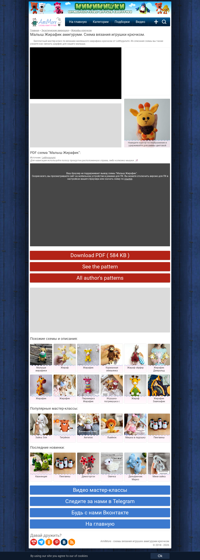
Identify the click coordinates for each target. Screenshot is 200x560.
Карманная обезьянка (112, 369)
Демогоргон (88, 476)
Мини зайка (159, 476)
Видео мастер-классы (100, 490)
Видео (140, 22)
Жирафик (88, 367)
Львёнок (112, 437)
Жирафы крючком (81, 30)
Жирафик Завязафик (159, 400)
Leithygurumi (48, 157)
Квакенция (41, 476)
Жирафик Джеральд (159, 369)
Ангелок (88, 437)
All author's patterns (100, 278)
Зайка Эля (41, 437)
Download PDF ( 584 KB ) (100, 255)
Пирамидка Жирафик (88, 400)
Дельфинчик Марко (135, 478)
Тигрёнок (65, 437)
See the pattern (100, 267)
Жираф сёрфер (135, 367)
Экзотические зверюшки (55, 30)
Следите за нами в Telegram (100, 501)
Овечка (112, 476)
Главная (34, 30)
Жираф (65, 367)
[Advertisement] (75, 73)
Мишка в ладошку (135, 437)
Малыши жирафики (41, 369)
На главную (78, 22)
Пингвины (159, 437)
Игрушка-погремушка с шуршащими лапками (112, 403)
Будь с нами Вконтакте (100, 513)
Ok (160, 556)
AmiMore (48, 23)
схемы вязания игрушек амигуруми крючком (141, 541)
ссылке (128, 178)
